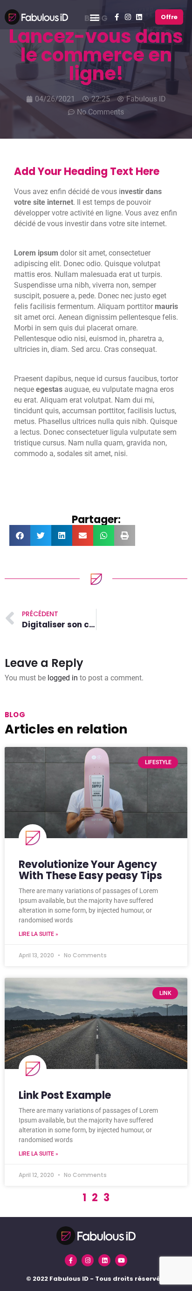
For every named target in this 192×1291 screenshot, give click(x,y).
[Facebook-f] (117, 17)
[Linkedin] (139, 17)
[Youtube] (121, 1260)
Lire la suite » (38, 934)
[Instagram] (128, 17)
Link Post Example (65, 1095)
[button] (94, 17)
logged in (63, 677)
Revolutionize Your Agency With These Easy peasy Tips (90, 870)
